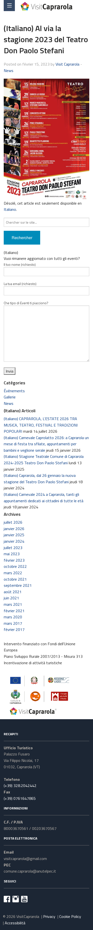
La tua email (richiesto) (20, 283)
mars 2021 (13, 604)
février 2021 (14, 611)
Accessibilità (15, 923)
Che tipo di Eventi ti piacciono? (26, 302)
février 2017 (14, 629)
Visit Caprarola (67, 64)
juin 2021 (11, 598)
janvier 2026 (14, 529)
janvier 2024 (14, 541)
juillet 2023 (13, 548)
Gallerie (10, 397)
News (8, 70)
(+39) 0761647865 (20, 798)
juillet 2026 (13, 522)
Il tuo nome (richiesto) (20, 264)
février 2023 (14, 560)
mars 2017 (13, 623)
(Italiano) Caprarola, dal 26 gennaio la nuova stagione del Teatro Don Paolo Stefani (40, 478)
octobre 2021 (15, 579)
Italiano (10, 209)
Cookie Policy (70, 916)
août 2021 (13, 592)
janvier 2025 (14, 535)
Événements (14, 391)
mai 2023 (12, 554)
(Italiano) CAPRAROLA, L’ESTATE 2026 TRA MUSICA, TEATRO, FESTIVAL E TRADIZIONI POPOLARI (41, 425)
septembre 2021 (18, 585)
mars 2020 (13, 617)
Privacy (49, 916)
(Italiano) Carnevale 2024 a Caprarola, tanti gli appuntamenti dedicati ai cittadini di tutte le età (43, 497)
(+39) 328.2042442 (20, 785)
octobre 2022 (15, 566)
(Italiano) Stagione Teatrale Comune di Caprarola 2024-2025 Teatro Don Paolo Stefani (44, 459)
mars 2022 (13, 573)
